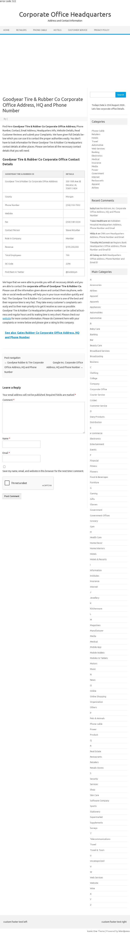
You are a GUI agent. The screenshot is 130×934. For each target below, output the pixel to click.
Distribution (96, 422)
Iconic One (92, 931)
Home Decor (96, 543)
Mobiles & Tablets (99, 658)
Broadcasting (96, 356)
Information (96, 570)
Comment (8, 400)
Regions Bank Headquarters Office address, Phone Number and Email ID (108, 246)
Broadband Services (100, 351)
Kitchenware (96, 608)
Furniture (94, 482)
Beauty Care (96, 345)
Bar (91, 340)
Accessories (96, 285)
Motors (93, 663)
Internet (96, 177)
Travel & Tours (97, 850)
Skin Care (94, 795)
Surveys (94, 828)
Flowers (94, 471)
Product (94, 735)
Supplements (96, 822)
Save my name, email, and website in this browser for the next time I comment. (43, 471)
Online (93, 691)
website (7, 318)
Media (95, 166)
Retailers (21, 30)
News (92, 680)
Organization (96, 702)
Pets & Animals (97, 718)
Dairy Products (97, 417)
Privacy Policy (101, 30)
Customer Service (77, 30)
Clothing (94, 373)
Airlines (95, 187)
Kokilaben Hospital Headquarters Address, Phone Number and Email (106, 224)
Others (93, 707)
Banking (95, 152)
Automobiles (96, 312)
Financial (94, 460)
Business (94, 362)
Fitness (93, 466)
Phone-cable (40, 30)
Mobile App (95, 647)
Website (94, 883)
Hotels (57, 30)
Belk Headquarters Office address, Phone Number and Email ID (107, 258)
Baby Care (95, 329)
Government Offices (100, 515)
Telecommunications (100, 839)
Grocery (94, 521)
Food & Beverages (99, 477)
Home (6, 30)
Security (94, 779)
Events (93, 449)
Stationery (95, 811)
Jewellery (94, 598)
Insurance (96, 163)
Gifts (92, 499)
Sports (93, 806)
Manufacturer (96, 630)
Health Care (96, 537)
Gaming (94, 493)
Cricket (93, 400)
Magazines (95, 625)
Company (94, 384)
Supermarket (96, 817)
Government (98, 173)
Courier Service (97, 395)
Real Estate (95, 751)
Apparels (94, 301)
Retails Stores (97, 768)
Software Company (99, 800)
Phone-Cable (98, 131)
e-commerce (96, 433)
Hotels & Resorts (98, 559)
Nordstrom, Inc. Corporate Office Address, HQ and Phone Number (108, 212)
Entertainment (97, 444)
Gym (92, 526)
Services (94, 784)
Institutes (94, 576)
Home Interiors (97, 548)
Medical (95, 159)
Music (93, 669)
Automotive (97, 145)
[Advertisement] (65, 60)
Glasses (94, 504)
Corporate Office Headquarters (65, 14)
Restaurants (98, 180)
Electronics (97, 155)
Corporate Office (98, 389)
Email (6, 453)
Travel (95, 141)
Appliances (95, 307)
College (93, 378)
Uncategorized (97, 861)
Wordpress (124, 931)
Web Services (98, 148)
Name (6, 438)
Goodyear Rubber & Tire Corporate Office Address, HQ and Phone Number (24, 367)
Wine (92, 888)
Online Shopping (98, 696)
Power (95, 170)
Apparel (96, 184)
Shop (92, 789)
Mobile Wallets (97, 652)
